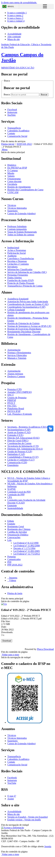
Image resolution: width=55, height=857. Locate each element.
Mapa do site (13, 39)
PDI (9, 562)
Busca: (7, 94)
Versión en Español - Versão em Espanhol (27, 817)
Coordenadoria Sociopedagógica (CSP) (26, 307)
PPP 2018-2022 (14, 564)
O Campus (12, 170)
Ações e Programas (16, 250)
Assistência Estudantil (17, 298)
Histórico (11, 165)
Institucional (13, 247)
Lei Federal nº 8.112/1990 (25, 543)
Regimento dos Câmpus (18, 529)
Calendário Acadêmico (18, 130)
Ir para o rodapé (15, 21)
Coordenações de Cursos (19, 443)
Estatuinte (12, 505)
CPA (9, 497)
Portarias (11, 556)
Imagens (13, 577)
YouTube (11, 783)
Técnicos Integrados (17, 208)
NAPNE (11, 489)
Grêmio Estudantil (16, 309)
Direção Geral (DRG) (17, 440)
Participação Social (16, 253)
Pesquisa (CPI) (14, 389)
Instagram (12, 780)
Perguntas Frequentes (17, 275)
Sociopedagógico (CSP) (19, 429)
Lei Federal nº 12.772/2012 (26, 554)
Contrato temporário (17, 229)
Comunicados (14, 559)
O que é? (11, 796)
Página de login (14, 593)
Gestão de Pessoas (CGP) (19, 451)
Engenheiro (12, 465)
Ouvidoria (12, 184)
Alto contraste (14, 36)
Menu (4, 149)
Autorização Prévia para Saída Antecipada (27, 301)
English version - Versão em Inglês (24, 819)
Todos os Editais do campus (20, 234)
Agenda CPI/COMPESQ (19, 392)
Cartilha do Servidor (17, 532)
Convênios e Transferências (20, 258)
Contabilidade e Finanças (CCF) (22, 457)
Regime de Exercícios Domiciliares (24, 329)
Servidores (12, 266)
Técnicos (11, 205)
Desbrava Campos (16, 376)
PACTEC (12, 405)
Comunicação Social (17, 136)
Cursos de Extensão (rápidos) (21, 213)
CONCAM (12, 192)
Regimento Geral (15, 526)
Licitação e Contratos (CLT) (21, 459)
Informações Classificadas (19, 269)
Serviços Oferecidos (17, 355)
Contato (11, 133)
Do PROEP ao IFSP (17, 167)
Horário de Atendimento (19, 187)
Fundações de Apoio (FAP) (20, 280)
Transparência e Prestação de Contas (24, 286)
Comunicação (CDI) (17, 462)
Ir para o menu (15, 15)
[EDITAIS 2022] (4, 604)
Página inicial (7, 144)
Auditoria (11, 255)
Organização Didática (17, 534)
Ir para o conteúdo (17, 12)
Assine (10, 798)
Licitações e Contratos (18, 264)
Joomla (47, 846)
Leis (9, 540)
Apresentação (13, 350)
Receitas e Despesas (17, 261)
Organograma (14, 178)
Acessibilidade (14, 34)
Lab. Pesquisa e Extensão (19, 414)
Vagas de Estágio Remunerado (22, 232)
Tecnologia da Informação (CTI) (23, 446)
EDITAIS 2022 (24, 144)
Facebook (12, 777)
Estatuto (11, 523)
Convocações (13, 537)
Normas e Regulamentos (19, 352)
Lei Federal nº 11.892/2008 (26, 545)
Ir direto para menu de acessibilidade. (19, 2)
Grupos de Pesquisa (16, 397)
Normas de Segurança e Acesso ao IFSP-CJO (29, 326)
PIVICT (11, 403)
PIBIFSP (11, 400)
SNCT (10, 395)
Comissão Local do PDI (19, 492)
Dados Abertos (14, 277)
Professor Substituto (17, 226)
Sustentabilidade (15, 508)
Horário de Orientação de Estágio (23, 323)
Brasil (11, 6)
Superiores (12, 210)
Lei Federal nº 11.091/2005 (26, 551)
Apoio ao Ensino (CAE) (19, 432)
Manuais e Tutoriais (16, 358)
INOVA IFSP (13, 411)
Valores (11, 176)
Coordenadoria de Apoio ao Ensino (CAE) (28, 304)
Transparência (14, 128)
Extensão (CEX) (15, 435)
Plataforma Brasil (15, 408)
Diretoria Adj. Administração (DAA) (25, 449)
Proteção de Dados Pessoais (20, 283)
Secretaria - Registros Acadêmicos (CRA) (27, 427)
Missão (10, 173)
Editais (10, 521)
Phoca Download (45, 649)
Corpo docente (14, 181)
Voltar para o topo (10, 654)
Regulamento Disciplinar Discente (23, 331)
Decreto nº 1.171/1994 (24, 548)
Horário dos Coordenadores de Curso (25, 189)
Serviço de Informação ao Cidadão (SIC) (27, 272)
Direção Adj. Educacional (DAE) (23, 438)
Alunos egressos (15, 373)
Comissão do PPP (16, 494)
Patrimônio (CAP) (16, 454)
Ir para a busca (15, 18)
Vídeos (12, 580)
